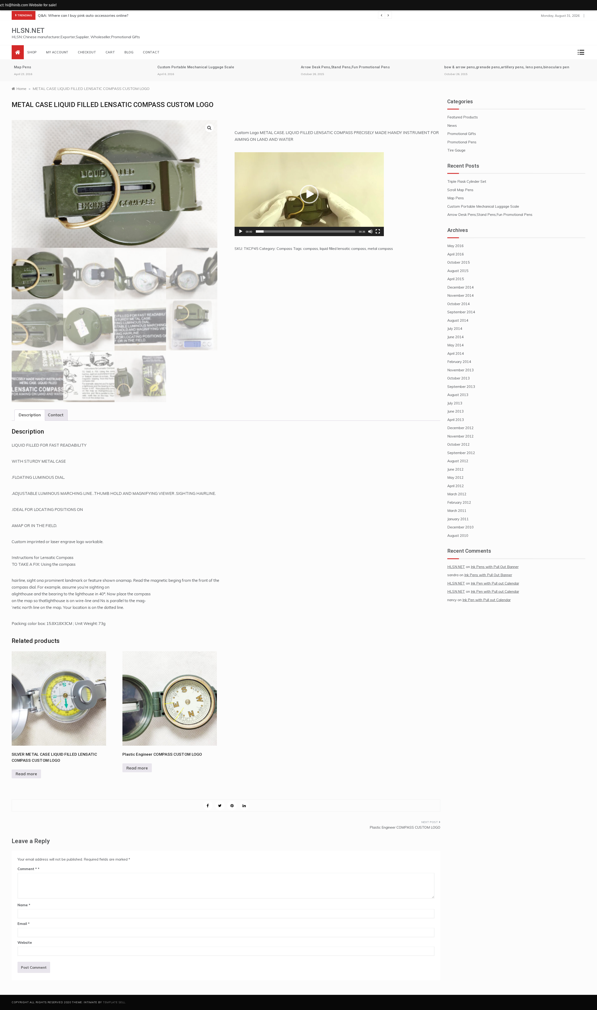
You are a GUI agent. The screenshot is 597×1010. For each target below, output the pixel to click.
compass (310, 248)
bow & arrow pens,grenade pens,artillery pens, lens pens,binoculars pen (506, 67)
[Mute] (370, 231)
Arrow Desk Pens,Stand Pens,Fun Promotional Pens (345, 67)
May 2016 (455, 246)
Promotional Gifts (461, 133)
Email (23, 923)
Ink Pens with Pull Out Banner (495, 567)
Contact (151, 52)
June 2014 (455, 337)
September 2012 (461, 453)
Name (23, 905)
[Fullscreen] (377, 231)
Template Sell (114, 1002)
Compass (284, 248)
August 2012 (457, 461)
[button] (209, 128)
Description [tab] (30, 414)
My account (57, 52)
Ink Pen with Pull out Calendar (495, 583)
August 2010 (457, 535)
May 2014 (455, 345)
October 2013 (458, 378)
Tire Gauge (456, 150)
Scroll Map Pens (460, 190)
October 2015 (458, 262)
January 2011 (458, 519)
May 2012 (455, 477)
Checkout (87, 52)
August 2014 (457, 320)
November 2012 (460, 436)
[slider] (305, 231)
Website (24, 942)
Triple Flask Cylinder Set (466, 181)
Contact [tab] (55, 414)
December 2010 (460, 527)
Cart (110, 52)
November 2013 (460, 370)
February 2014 (459, 361)
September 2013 (461, 386)
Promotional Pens (461, 142)
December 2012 (460, 428)
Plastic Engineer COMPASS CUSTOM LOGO (405, 827)
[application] (309, 194)
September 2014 (461, 312)
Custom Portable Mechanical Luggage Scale (195, 67)
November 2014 (460, 295)
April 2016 (455, 254)
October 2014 (458, 304)
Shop (32, 52)
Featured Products (462, 117)
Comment (27, 869)
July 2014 (454, 328)
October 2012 (458, 444)
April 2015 (455, 279)
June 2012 (455, 469)
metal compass (380, 248)
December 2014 (460, 287)
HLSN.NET (28, 30)
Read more (26, 773)
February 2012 (459, 502)
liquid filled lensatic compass (343, 248)
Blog (129, 52)
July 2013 (454, 403)
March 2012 (456, 494)
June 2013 (455, 411)
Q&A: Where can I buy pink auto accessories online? (83, 15)
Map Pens (22, 67)
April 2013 (455, 419)
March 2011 (456, 510)
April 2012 (455, 486)
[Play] (240, 231)
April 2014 (455, 353)
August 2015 (457, 271)
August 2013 (457, 395)
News (452, 125)
